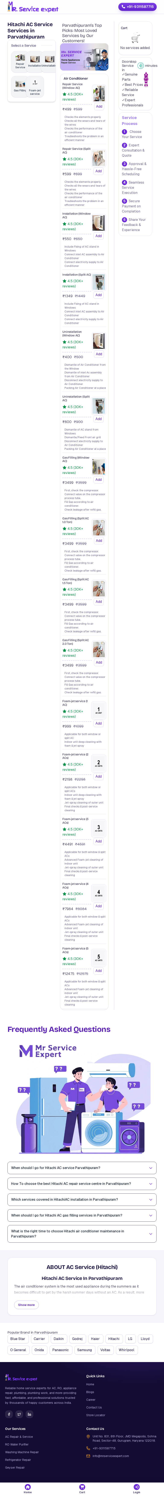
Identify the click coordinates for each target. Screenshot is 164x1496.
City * (88, 151)
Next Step (82, 255)
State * (24, 151)
